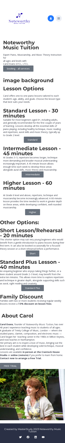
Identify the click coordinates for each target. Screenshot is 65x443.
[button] (59, 18)
